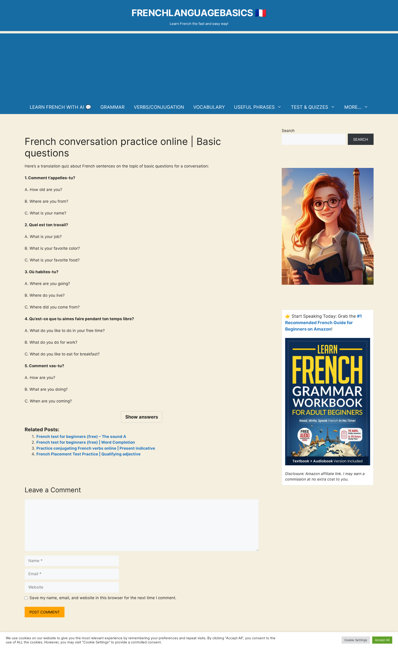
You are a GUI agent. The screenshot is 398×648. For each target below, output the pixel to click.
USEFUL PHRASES (254, 107)
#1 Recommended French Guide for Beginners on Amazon (323, 323)
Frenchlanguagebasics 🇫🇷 (199, 12)
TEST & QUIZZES (309, 107)
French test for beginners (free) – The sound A (81, 436)
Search (288, 130)
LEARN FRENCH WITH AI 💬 (60, 107)
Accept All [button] (382, 640)
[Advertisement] (199, 65)
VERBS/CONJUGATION (159, 107)
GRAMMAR (112, 107)
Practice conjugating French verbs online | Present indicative (95, 448)
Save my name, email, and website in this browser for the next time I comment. (102, 597)
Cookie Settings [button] (355, 640)
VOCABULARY (209, 107)
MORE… (352, 107)
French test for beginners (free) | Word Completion (85, 442)
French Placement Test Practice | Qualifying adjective (88, 454)
